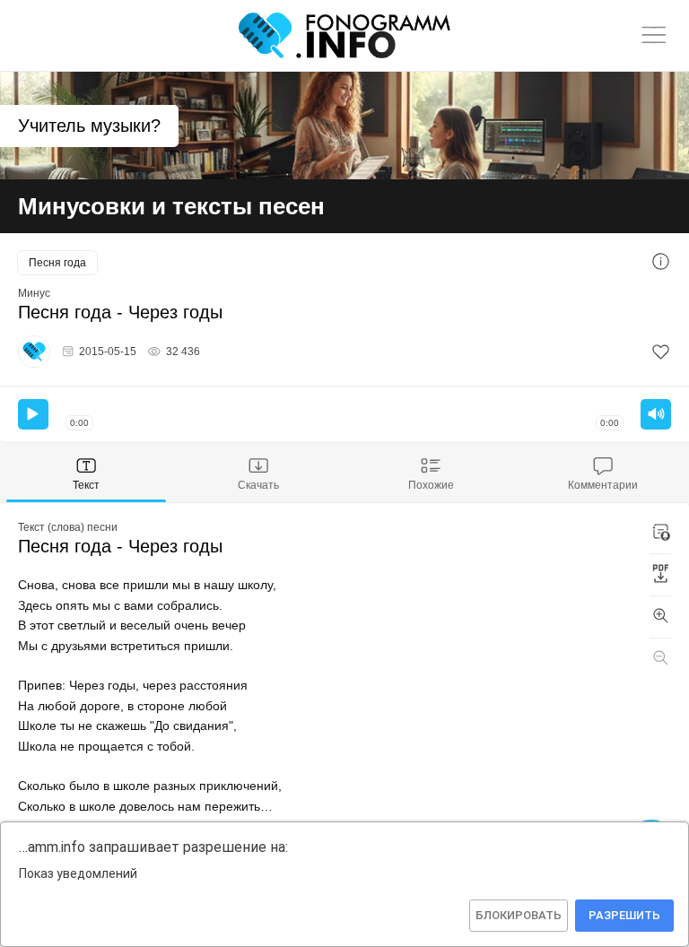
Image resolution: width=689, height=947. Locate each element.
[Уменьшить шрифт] (660, 659)
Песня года (57, 262)
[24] (660, 352)
